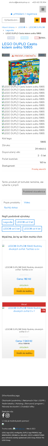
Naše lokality (8, 404)
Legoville (10, 30)
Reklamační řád (30, 401)
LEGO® (21, 27)
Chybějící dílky (27, 407)
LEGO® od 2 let (25, 222)
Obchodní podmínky (11, 401)
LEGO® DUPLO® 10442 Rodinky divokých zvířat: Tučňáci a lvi (24, 268)
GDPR (41, 401)
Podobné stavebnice (34, 192)
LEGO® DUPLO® (37, 27)
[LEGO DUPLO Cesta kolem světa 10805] (24, 73)
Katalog (19, 404)
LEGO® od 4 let (32, 229)
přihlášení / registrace (24, 14)
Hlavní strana (8, 27)
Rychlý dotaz (11, 208)
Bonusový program (34, 404)
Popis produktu (12, 202)
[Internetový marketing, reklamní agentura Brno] (19, 429)
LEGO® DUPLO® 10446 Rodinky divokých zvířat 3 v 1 (24, 330)
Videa (27, 202)
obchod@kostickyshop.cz (19, 2)
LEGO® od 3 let (11, 229)
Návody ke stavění (10, 407)
